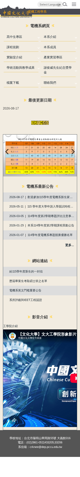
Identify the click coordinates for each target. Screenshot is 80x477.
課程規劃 (13, 47)
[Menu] (74, 6)
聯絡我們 (50, 82)
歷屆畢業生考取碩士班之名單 (28, 281)
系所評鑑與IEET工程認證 (25, 300)
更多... (69, 245)
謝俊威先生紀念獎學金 (58, 70)
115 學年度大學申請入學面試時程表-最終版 (51, 206)
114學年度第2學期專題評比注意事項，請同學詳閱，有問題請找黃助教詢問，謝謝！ (51, 216)
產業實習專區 (53, 57)
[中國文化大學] (16, 11)
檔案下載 (13, 82)
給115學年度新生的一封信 (26, 271)
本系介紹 (50, 36)
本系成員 (50, 47)
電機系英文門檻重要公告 (25, 290)
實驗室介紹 (14, 57)
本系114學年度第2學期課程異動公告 (51, 225)
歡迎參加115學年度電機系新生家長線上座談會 (51, 197)
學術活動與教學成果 (21, 67)
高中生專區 (14, 36)
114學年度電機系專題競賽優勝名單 (50, 235)
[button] (65, 4)
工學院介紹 (10, 326)
